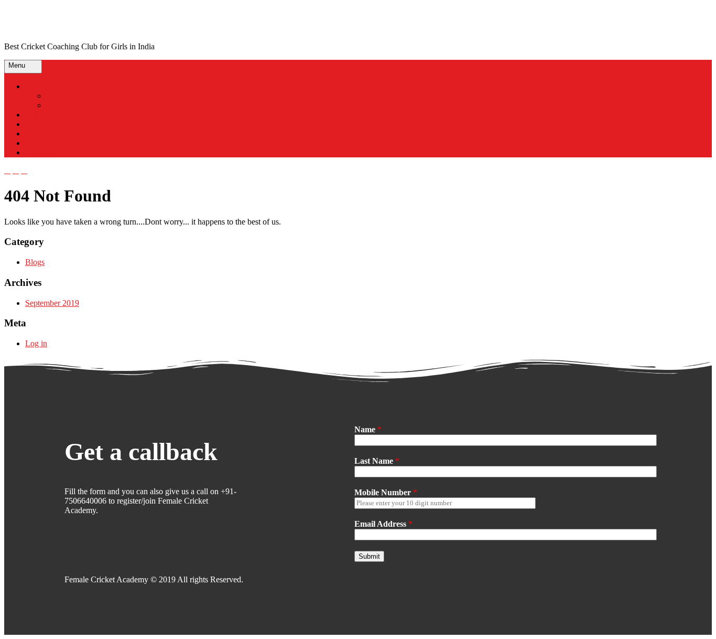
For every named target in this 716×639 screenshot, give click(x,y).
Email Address (383, 523)
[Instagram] (70, 550)
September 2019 (52, 303)
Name (368, 429)
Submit (369, 556)
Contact (38, 152)
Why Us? (41, 114)
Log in (36, 343)
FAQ (33, 143)
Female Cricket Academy (94, 20)
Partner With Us (51, 133)
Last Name (376, 460)
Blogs (35, 262)
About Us (41, 86)
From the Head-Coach (83, 95)
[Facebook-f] (92, 550)
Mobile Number (385, 492)
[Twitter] (114, 550)
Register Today (50, 124)
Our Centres (66, 105)
